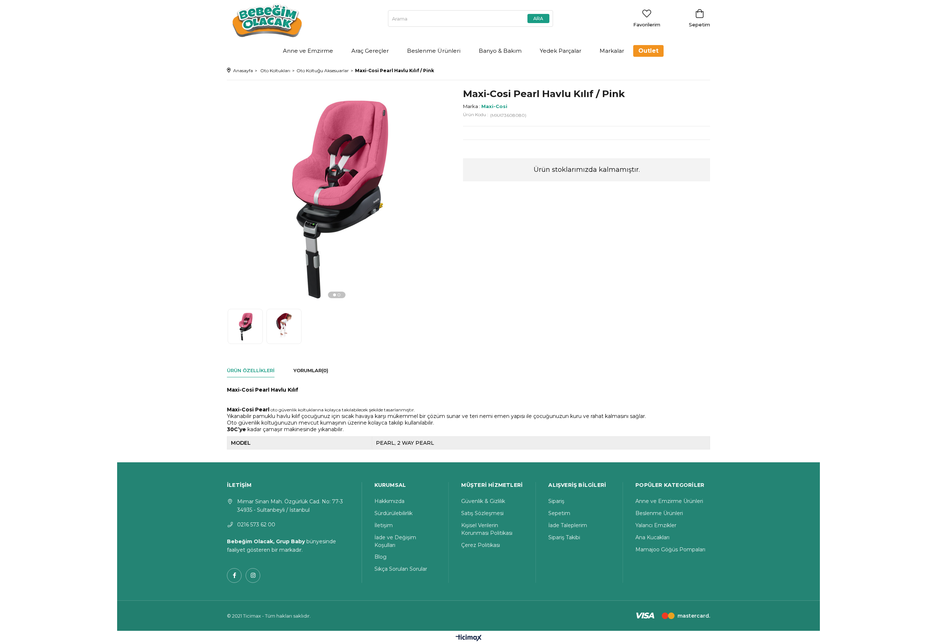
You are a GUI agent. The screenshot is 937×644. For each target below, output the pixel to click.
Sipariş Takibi (564, 537)
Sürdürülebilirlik (393, 513)
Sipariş (556, 501)
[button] (334, 295)
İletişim (383, 525)
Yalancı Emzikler (655, 525)
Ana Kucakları (652, 537)
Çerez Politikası (480, 545)
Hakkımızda (389, 501)
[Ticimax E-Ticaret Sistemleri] (469, 638)
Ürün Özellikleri (251, 370)
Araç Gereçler (370, 50)
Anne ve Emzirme (308, 50)
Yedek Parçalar (560, 50)
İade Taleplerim (567, 525)
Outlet (648, 50)
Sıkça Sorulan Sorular (400, 569)
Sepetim (559, 513)
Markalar (612, 50)
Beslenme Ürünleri (433, 50)
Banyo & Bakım (500, 50)
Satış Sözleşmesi (482, 513)
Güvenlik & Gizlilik (483, 501)
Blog (380, 557)
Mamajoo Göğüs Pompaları (670, 549)
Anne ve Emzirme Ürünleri (669, 501)
